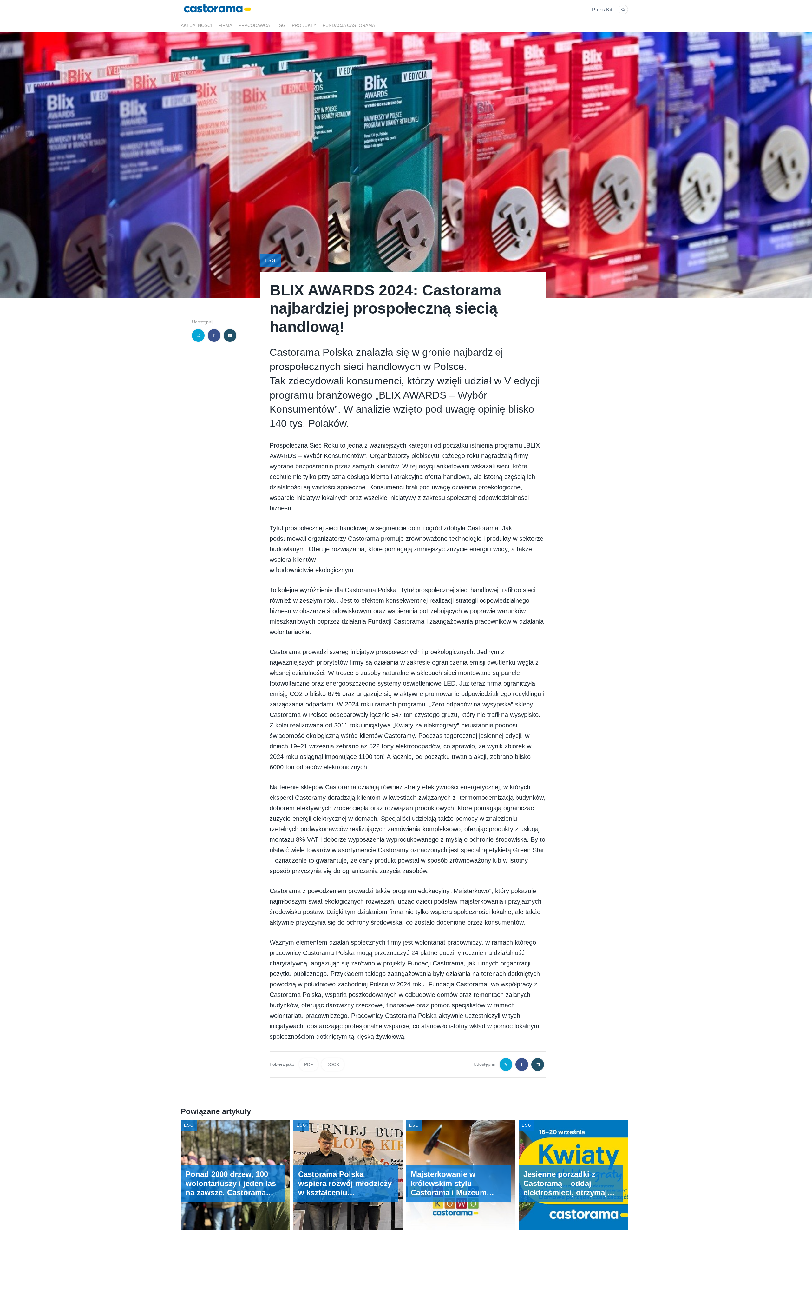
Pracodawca (254, 25)
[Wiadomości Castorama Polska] (218, 15)
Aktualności (196, 25)
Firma (225, 25)
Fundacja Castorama (349, 25)
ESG (280, 25)
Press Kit (602, 9)
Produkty (304, 25)
